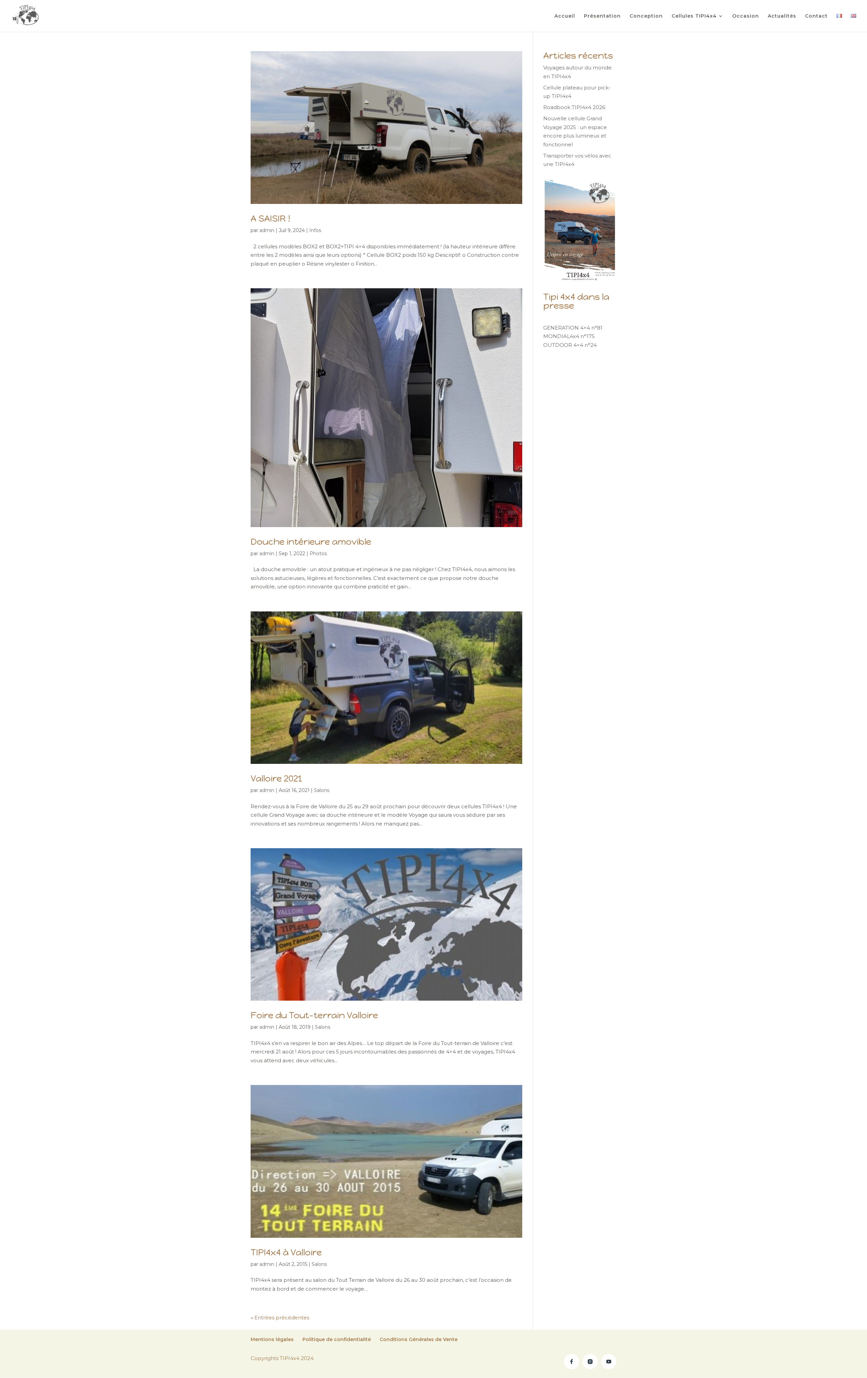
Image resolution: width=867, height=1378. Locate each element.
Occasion (745, 16)
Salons (321, 790)
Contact (816, 16)
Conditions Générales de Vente (419, 1339)
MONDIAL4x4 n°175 (569, 336)
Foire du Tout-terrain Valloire (314, 1015)
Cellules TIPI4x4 (694, 16)
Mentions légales (272, 1339)
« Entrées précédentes (280, 1317)
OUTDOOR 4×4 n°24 (570, 345)
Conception (646, 16)
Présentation (602, 16)
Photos (318, 553)
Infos (315, 230)
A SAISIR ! (270, 218)
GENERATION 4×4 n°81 (572, 328)
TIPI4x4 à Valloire (286, 1252)
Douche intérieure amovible (311, 541)
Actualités (782, 16)
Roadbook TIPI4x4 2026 (574, 107)
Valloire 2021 (276, 778)
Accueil (564, 16)
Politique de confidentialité (336, 1339)
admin (266, 230)
